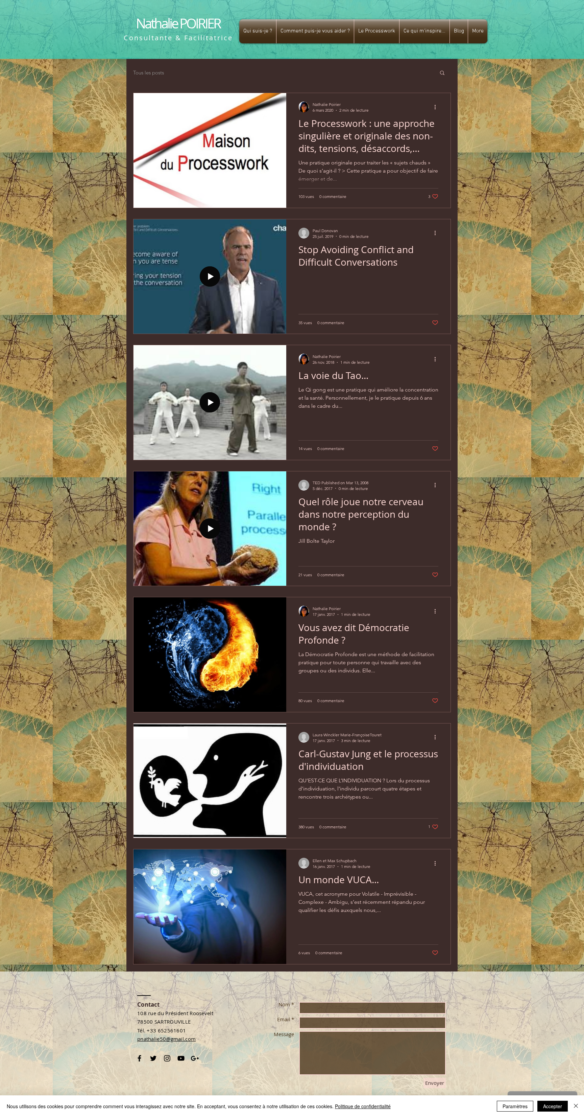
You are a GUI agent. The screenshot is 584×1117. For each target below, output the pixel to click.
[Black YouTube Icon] (181, 1058)
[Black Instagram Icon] (167, 1058)
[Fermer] (576, 1106)
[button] (257, 31)
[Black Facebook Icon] (139, 1058)
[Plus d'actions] (437, 107)
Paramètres (515, 1106)
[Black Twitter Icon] (153, 1058)
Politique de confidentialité (363, 1106)
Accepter (552, 1106)
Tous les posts (148, 72)
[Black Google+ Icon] (195, 1058)
